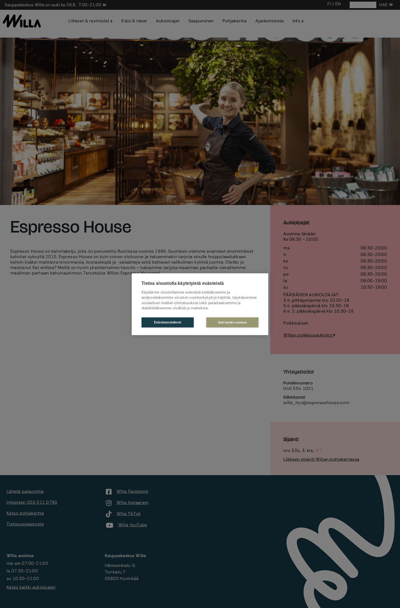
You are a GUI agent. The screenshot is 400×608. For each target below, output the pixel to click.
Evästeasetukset (167, 322)
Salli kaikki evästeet (232, 322)
